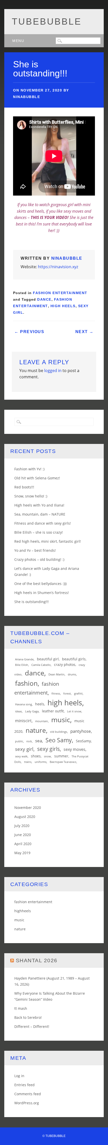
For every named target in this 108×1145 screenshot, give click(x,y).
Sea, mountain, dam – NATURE (39, 514)
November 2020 (27, 807)
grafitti (78, 693)
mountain (41, 721)
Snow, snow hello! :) (30, 496)
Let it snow (74, 711)
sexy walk (21, 756)
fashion (26, 683)
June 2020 (22, 834)
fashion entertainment (60, 293)
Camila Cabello (41, 665)
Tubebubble (47, 21)
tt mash (20, 1008)
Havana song (23, 704)
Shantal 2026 (37, 960)
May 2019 (22, 852)
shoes (36, 756)
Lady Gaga (32, 711)
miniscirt (23, 720)
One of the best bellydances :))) (40, 583)
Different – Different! (31, 1026)
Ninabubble (26, 97)
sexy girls (48, 748)
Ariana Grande (24, 659)
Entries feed (24, 1084)
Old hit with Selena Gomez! (37, 478)
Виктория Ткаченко (63, 762)
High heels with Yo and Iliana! (39, 505)
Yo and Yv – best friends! (35, 550)
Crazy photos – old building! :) (39, 559)
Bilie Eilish (21, 665)
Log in (19, 1075)
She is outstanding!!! (31, 601)
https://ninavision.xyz (58, 266)
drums (72, 674)
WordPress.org (26, 1103)
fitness (55, 693)
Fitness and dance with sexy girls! (42, 523)
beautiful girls (74, 659)
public (19, 741)
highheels (22, 910)
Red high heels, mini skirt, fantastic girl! (47, 541)
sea (38, 741)
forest (67, 693)
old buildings (58, 732)
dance (44, 299)
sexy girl (24, 749)
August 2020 (24, 816)
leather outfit (53, 711)
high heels (63, 306)
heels (39, 704)
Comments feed (27, 1093)
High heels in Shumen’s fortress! (41, 592)
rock (29, 741)
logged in (53, 370)
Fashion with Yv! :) (29, 469)
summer (61, 756)
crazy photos (64, 664)
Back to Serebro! (28, 1017)
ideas (18, 711)
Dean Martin (56, 674)
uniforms (40, 762)
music (60, 719)
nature (36, 730)
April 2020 (22, 843)
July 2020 (21, 825)
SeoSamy (83, 741)
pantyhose (80, 731)
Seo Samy (58, 740)
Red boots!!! (24, 487)
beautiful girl (48, 659)
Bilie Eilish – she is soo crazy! (38, 532)
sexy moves (74, 749)
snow (47, 756)
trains (27, 762)
